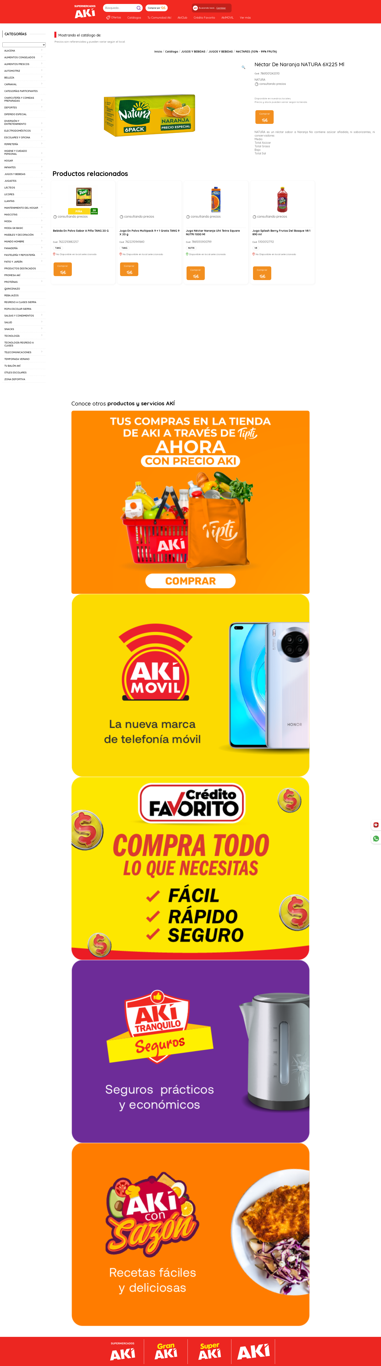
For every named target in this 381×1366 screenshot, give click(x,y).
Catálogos (134, 17)
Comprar (264, 113)
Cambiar (221, 8)
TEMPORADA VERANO (17, 359)
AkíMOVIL (227, 17)
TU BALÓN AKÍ (12, 365)
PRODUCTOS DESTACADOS (20, 268)
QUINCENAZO (12, 288)
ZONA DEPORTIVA (14, 379)
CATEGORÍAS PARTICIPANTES (21, 91)
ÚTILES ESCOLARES (15, 372)
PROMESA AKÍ (12, 275)
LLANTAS (9, 201)
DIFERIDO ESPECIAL (15, 114)
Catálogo (171, 51)
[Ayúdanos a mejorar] (376, 825)
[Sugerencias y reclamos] (376, 838)
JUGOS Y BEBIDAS (193, 51)
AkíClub (182, 17)
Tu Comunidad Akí (159, 17)
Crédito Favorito (204, 17)
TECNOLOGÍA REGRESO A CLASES (19, 344)
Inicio (158, 51)
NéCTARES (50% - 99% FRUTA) (256, 51)
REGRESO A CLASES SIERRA (20, 302)
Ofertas (116, 17)
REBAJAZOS (11, 295)
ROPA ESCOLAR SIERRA (17, 308)
